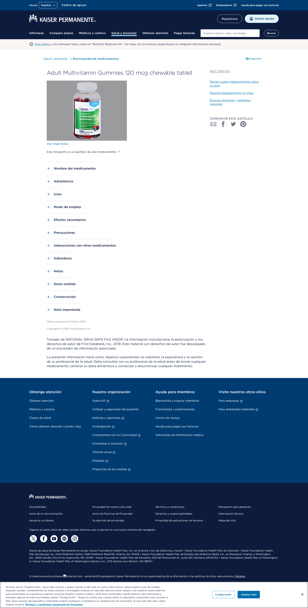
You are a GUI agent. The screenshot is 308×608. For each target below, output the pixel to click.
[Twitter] (32, 538)
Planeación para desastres (235, 506)
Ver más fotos (58, 144)
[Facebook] (43, 538)
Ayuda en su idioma (41, 520)
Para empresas (229, 400)
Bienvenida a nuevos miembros (177, 400)
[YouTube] (53, 538)
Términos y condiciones (169, 506)
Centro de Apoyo (167, 418)
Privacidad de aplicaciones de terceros (179, 520)
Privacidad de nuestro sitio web (111, 506)
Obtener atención (155, 33)
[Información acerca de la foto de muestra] (119, 151)
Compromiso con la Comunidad (114, 435)
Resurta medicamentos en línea (231, 93)
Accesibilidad (37, 506)
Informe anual (102, 452)
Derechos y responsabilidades (173, 513)
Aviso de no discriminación (46, 513)
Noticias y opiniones (106, 418)
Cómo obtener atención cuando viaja (55, 426)
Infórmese (36, 33)
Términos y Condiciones (38, 604)
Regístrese (230, 19)
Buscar (271, 33)
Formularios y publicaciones (175, 409)
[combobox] (230, 33)
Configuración (223, 594)
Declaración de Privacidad (68, 604)
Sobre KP (99, 400)
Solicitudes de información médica (179, 435)
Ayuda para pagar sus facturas (260, 5)
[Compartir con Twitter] (233, 124)
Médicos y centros (92, 33)
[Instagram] (74, 538)
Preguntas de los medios (109, 469)
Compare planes (61, 33)
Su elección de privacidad (108, 520)
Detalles (240, 576)
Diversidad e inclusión (107, 443)
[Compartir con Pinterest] (243, 124)
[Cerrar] (302, 594)
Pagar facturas (184, 33)
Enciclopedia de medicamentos (96, 58)
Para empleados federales (237, 409)
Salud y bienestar (124, 33)
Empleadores (224, 5)
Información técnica (231, 513)
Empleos (98, 460)
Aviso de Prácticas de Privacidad (112, 513)
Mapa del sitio (227, 520)
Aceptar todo (249, 594)
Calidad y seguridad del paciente (115, 409)
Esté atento (42, 44)
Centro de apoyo (73, 5)
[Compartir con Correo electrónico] (213, 124)
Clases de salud (40, 418)
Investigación (101, 426)
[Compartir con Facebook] (223, 124)
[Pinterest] (63, 538)
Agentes (202, 5)
